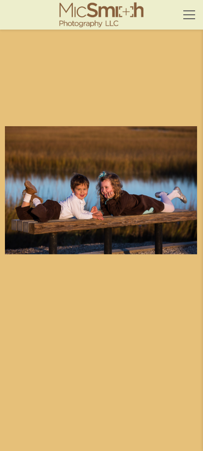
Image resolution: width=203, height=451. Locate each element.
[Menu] (189, 15)
